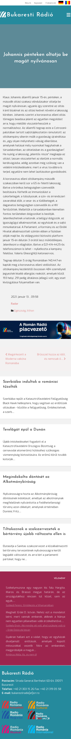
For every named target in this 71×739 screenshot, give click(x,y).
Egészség (20, 310)
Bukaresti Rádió (30, 15)
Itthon (30, 310)
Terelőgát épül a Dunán (24, 429)
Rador (14, 304)
